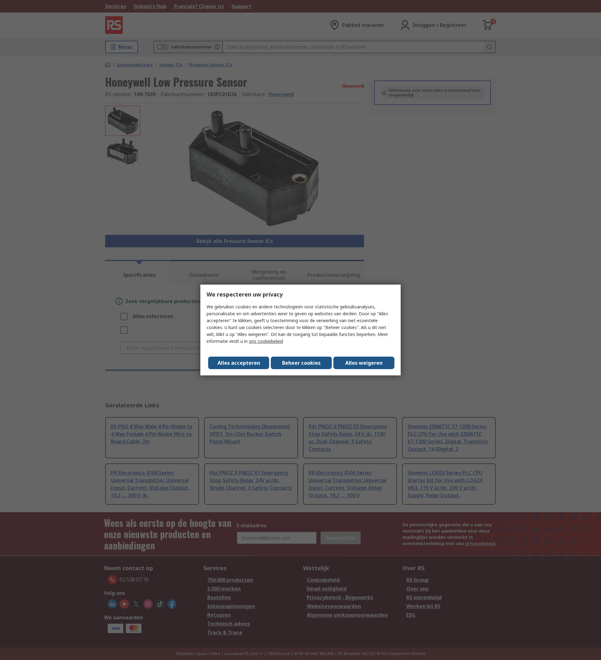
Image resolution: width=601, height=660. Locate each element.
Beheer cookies (301, 362)
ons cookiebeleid (266, 341)
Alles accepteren (239, 362)
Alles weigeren (364, 362)
